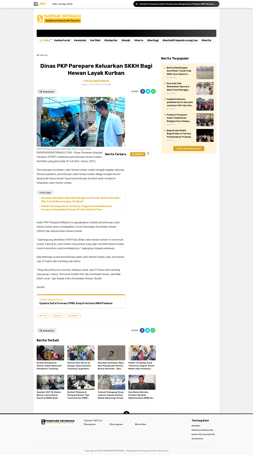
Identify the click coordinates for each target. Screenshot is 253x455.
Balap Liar (112, 40)
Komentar (48, 92)
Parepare (73, 315)
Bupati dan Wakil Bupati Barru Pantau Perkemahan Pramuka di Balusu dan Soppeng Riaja (180, 133)
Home (43, 3)
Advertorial (63, 40)
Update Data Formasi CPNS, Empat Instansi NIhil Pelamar (76, 303)
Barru (139, 40)
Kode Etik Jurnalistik (203, 434)
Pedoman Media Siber (203, 430)
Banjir (126, 40)
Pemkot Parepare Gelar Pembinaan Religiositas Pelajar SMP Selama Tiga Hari (178, 4)
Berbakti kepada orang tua (181, 40)
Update (138, 154)
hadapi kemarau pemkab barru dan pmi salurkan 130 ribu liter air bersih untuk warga (180, 102)
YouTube (141, 424)
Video (46, 40)
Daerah (57, 315)
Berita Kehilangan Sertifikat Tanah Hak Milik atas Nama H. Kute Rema (179, 71)
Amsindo (81, 40)
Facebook (90, 424)
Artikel (96, 40)
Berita (207, 40)
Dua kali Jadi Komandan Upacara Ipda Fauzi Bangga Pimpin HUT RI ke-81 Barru (178, 86)
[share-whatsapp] (153, 91)
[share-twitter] (148, 91)
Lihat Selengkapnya (188, 148)
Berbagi (154, 40)
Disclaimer (197, 438)
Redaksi (196, 425)
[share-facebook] (142, 91)
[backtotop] (126, 414)
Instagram (117, 424)
